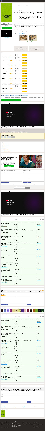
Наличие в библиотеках (5, 145)
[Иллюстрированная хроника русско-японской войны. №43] (25, 311)
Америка (35, 406)
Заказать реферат (4, 99)
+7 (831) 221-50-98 (39, 262)
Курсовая (23, 22)
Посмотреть (25, 57)
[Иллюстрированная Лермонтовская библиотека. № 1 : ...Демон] (39, 311)
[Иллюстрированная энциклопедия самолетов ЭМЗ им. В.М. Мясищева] (5, 311)
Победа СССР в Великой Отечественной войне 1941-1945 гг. (38, 426)
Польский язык (35, 423)
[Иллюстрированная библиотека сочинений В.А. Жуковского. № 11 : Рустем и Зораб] (19, 311)
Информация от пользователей (7, 150)
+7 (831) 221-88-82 (39, 263)
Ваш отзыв (2, 294)
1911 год (3, 406)
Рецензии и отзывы (5, 146)
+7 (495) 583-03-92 (39, 229)
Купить (6, 28)
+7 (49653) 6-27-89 (39, 236)
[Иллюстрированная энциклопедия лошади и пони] (11, 311)
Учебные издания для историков (5, 422)
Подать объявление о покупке (6, 172)
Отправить (29, 304)
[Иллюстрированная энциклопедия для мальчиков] (36, 311)
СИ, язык (23, 421)
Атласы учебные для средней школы (16, 425)
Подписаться (28, 187)
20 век (13, 406)
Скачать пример (18, 99)
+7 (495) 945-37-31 (39, 224)
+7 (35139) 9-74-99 (39, 268)
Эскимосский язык (3, 423)
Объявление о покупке (5, 143)
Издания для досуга (36, 422)
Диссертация (32, 22)
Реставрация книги (22, 33)
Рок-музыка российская (36, 421)
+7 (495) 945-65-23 (39, 223)
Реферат (20, 22)
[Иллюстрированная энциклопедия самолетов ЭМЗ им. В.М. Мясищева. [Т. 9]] (42, 311)
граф (24, 406)
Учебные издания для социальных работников (38, 424)
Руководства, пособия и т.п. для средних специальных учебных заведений (27, 424)
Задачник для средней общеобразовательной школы (5, 427)
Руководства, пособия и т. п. (37, 427)
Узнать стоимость (11, 99)
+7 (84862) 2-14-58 (39, 255)
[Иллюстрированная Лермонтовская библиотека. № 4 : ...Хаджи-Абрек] (8, 311)
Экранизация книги (6, 37)
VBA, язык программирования (15, 424)
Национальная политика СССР (16, 423)
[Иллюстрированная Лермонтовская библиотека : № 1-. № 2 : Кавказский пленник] (16, 311)
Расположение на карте (4, 226)
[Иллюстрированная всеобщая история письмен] (34, 311)
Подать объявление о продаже (28, 172)
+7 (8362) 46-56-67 (39, 279)
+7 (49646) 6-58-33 (39, 242)
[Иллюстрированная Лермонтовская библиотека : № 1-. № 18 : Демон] (28, 311)
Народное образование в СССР (26, 423)
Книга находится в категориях (6, 151)
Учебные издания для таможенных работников (5, 424)
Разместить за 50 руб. (5, 182)
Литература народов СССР (25, 422)
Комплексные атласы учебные (15, 426)
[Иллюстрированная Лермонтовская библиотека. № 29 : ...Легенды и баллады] (13, 311)
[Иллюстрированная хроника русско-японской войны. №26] (2, 311)
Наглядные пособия (14, 422)
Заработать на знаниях (24, 95)
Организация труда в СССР (15, 421)
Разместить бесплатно (27, 182)
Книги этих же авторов (5, 144)
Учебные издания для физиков (5, 421)
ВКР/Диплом (27, 22)
